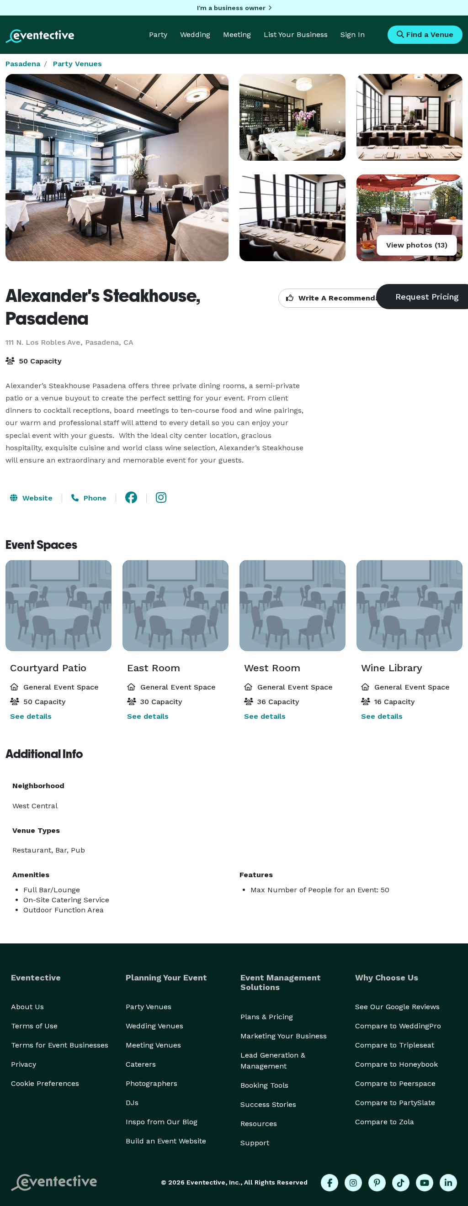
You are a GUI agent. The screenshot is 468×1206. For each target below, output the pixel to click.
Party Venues (77, 63)
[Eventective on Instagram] (353, 1182)
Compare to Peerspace (395, 1083)
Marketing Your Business (283, 1036)
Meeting (237, 34)
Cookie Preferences (45, 1083)
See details (31, 716)
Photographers (151, 1083)
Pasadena (22, 63)
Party (158, 34)
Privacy (23, 1064)
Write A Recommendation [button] (345, 298)
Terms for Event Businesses (59, 1045)
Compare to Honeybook (396, 1064)
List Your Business (296, 34)
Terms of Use (34, 1026)
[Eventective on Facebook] (329, 1182)
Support (254, 1142)
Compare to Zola (384, 1121)
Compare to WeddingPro (398, 1026)
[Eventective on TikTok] (401, 1182)
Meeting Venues (153, 1045)
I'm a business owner (231, 7)
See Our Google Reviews (397, 1006)
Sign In (352, 34)
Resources (258, 1123)
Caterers (141, 1064)
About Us (27, 1006)
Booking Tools (264, 1085)
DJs (132, 1102)
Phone (93, 498)
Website (36, 498)
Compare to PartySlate (395, 1102)
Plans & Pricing (266, 1016)
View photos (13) (416, 245)
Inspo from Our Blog (161, 1121)
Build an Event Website (166, 1141)
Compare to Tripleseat (394, 1045)
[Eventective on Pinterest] (377, 1182)
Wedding (195, 34)
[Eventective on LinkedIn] (448, 1182)
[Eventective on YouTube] (424, 1182)
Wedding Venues (154, 1026)
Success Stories (268, 1104)
